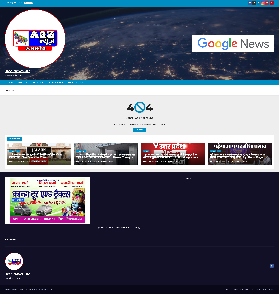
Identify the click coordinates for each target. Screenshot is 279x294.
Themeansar (47, 289)
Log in (188, 178)
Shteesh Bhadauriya (37, 161)
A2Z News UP (17, 71)
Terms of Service (76, 83)
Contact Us (38, 83)
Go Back (139, 130)
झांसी (84, 151)
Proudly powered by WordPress (16, 289)
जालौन (17, 151)
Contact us (11, 239)
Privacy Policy (56, 83)
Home (10, 83)
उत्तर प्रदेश (12, 151)
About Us (22, 83)
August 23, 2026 (18, 161)
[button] (272, 83)
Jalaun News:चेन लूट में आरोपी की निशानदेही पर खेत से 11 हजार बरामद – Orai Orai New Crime (36, 156)
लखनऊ (218, 151)
